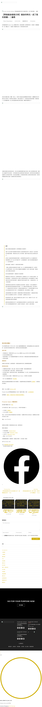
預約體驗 (21, 605)
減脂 (9, 444)
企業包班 (14, 646)
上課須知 (33, 381)
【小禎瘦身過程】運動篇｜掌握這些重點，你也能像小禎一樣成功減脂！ (21, 511)
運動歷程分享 (25, 21)
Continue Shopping (4, 706)
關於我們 (10, 646)
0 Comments (32, 21)
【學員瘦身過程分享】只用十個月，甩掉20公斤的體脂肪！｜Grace (8, 511)
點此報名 (15, 378)
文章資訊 (22, 646)
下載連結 (9, 410)
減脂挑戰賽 (4, 573)
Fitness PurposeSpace (7, 21)
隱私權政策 (32, 646)
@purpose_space (14, 432)
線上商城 (26, 646)
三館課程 (3, 552)
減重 (11, 444)
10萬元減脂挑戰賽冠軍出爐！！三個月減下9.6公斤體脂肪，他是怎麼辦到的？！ (34, 511)
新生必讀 (3, 565)
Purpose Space (12, 430)
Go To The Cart (12, 706)
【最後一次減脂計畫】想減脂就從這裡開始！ (16, 394)
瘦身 (12, 444)
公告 (3, 558)
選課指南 (3, 582)
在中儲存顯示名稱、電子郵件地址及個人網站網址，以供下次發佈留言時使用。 (21, 535)
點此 (12, 404)
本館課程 (3, 571)
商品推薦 (3, 560)
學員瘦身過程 (6, 444)
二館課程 (3, 554)
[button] (40, 4)
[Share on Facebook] (21, 484)
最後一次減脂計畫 (5, 567)
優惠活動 (3, 556)
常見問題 (18, 646)
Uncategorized (4, 550)
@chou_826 (12, 389)
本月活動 (3, 569)
